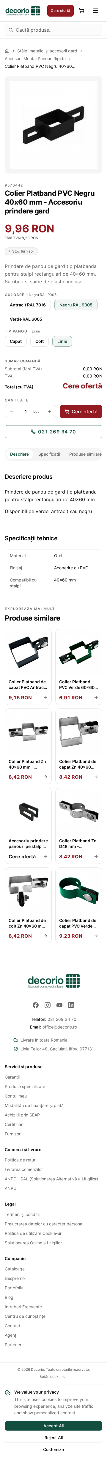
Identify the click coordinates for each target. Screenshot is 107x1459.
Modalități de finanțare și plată (34, 1105)
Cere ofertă (60, 10)
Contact (12, 1325)
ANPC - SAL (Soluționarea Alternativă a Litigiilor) (51, 1178)
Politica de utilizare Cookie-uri (33, 1233)
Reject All (54, 1437)
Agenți (11, 1335)
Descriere (19, 454)
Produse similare (85, 454)
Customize (53, 1449)
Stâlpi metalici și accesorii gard (47, 50)
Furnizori (13, 1133)
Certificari (14, 1124)
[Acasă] (7, 51)
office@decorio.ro (53, 1026)
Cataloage (15, 1268)
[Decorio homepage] (53, 980)
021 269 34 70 (57, 432)
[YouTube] (59, 1005)
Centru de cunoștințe (25, 1316)
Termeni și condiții (22, 1214)
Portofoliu (14, 1287)
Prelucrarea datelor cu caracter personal (44, 1223)
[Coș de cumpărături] (81, 10)
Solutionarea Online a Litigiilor (33, 1242)
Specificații (49, 454)
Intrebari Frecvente (23, 1306)
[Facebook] (35, 1005)
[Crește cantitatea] (49, 411)
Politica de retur (20, 1159)
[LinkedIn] (71, 1005)
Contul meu (16, 1095)
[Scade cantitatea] (11, 411)
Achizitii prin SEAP (22, 1114)
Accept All (53, 1425)
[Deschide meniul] (95, 10)
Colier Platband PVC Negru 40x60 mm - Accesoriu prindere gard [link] (40, 66)
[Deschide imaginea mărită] (53, 124)
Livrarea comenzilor (24, 1169)
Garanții (12, 1076)
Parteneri (13, 1344)
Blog (9, 1297)
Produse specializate (25, 1086)
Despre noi (15, 1278)
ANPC (10, 1188)
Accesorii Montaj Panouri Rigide (35, 58)
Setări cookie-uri (53, 1376)
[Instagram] (47, 1005)
